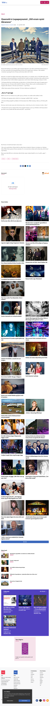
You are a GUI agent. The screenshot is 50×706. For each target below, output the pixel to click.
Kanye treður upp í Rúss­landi (34, 279)
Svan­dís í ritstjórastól (14, 560)
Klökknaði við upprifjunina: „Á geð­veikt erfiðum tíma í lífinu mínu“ (23, 574)
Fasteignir (42, 674)
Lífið (31, 677)
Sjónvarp (32, 680)
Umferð (15, 686)
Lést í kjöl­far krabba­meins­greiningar (17, 567)
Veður (41, 679)
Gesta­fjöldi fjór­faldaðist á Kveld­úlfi (11, 279)
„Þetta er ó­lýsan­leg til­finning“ (34, 413)
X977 (41, 683)
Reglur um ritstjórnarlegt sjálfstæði (6, 678)
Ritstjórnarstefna (17, 682)
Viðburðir (42, 677)
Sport (32, 676)
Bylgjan (41, 680)
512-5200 (17, 677)
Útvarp (32, 682)
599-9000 (5, 684)
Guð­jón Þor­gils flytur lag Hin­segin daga (12, 455)
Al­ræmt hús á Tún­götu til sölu (16, 581)
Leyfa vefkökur (24, 700)
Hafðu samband (17, 680)
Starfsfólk (15, 685)
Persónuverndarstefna (5, 680)
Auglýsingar (16, 679)
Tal (40, 685)
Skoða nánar (6, 697)
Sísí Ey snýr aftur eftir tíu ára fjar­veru (11, 221)
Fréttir (32, 672)
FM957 (41, 682)
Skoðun (32, 679)
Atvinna (41, 676)
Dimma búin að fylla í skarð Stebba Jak (36, 262)
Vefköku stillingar (10, 700)
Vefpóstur (15, 688)
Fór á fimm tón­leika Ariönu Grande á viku (12, 263)
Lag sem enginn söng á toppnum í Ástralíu (12, 243)
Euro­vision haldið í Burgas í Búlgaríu (11, 377)
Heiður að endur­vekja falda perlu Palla (36, 357)
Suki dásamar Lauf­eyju (32, 376)
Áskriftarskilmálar (17, 683)
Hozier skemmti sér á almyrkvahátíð (11, 316)
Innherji (41, 672)
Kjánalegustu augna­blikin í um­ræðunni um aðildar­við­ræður (22, 553)
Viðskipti (32, 674)
